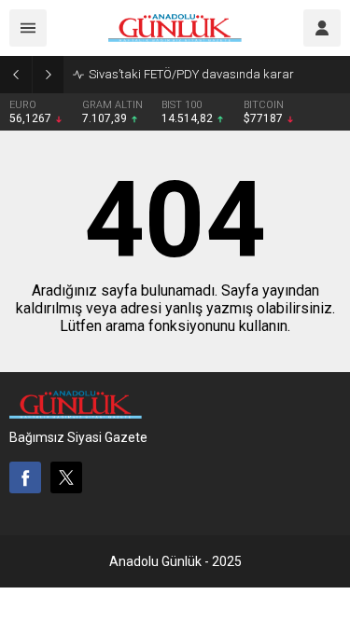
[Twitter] (66, 477)
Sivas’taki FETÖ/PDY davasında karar (191, 74)
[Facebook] (25, 477)
